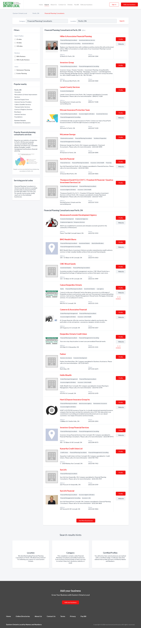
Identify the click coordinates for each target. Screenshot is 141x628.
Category (22, 21)
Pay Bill (76, 4)
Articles (70, 4)
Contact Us (62, 4)
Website (121, 44)
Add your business (86, 4)
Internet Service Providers (23, 102)
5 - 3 (118, 298)
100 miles (20, 46)
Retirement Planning (23, 70)
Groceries (17, 92)
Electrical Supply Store (21, 99)
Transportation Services (22, 107)
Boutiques (17, 112)
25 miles (19, 39)
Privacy (73, 616)
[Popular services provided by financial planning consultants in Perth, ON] (26, 160)
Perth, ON (36, 13)
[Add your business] (70, 600)
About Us (54, 4)
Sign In (114, 4)
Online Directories (23, 616)
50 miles (19, 43)
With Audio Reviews (23, 60)
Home (41, 4)
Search (46, 4)
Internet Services (20, 114)
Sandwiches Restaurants (22, 123)
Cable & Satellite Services (22, 104)
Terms (62, 616)
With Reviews (21, 56)
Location (73, 21)
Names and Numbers (34, 624)
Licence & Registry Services (23, 109)
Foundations (18, 117)
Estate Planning (22, 73)
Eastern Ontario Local (20, 13)
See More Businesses (86, 520)
